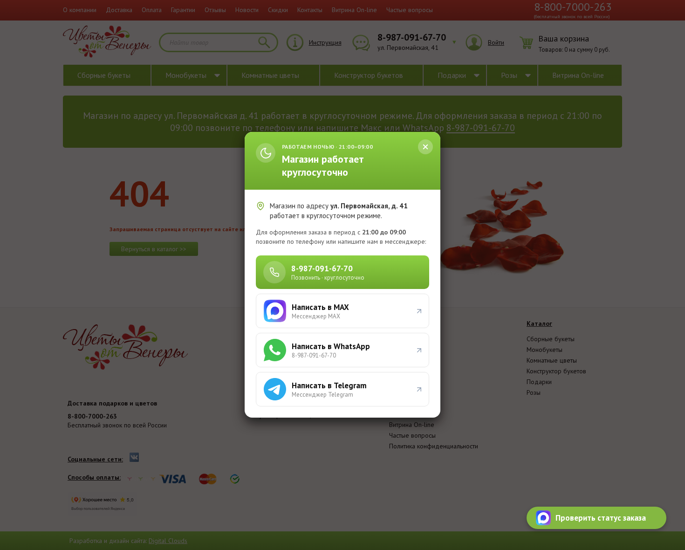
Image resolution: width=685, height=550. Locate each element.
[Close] (425, 146)
